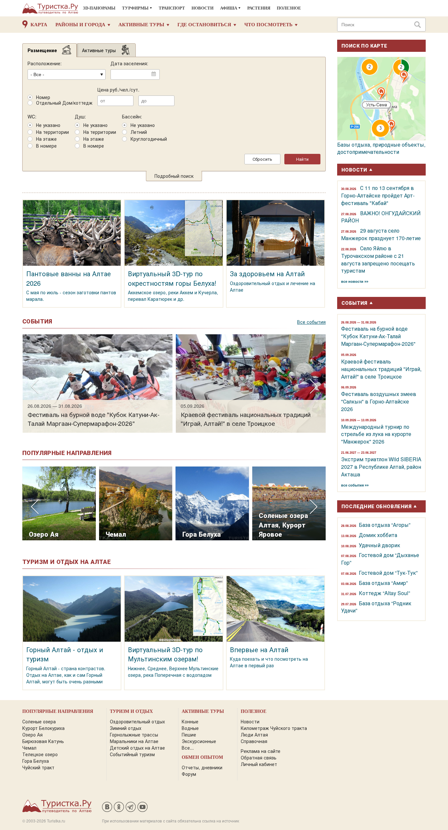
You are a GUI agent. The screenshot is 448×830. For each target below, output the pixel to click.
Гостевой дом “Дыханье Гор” (380, 558)
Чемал (29, 747)
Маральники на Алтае (134, 741)
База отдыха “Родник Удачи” (376, 606)
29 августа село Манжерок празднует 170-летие (381, 234)
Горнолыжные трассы (134, 734)
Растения (258, 8)
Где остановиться (204, 24)
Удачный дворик (379, 545)
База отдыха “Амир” (383, 583)
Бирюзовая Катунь (43, 741)
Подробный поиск (173, 176)
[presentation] (35, 387)
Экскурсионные (199, 741)
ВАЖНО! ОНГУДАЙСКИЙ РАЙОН (381, 216)
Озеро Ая (32, 734)
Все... (188, 747)
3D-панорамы (99, 8)
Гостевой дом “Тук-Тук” (388, 572)
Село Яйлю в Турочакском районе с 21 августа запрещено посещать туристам (378, 259)
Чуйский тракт (38, 767)
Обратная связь (258, 757)
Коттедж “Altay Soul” (384, 593)
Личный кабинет (259, 764)
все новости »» (354, 281)
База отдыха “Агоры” (384, 525)
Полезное (289, 8)
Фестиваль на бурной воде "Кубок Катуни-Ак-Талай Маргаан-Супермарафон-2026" (378, 336)
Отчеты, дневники (202, 767)
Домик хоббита (378, 535)
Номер (43, 97)
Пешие (189, 734)
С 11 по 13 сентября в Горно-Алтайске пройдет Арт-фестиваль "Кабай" (378, 195)
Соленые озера (39, 721)
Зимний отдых (125, 728)
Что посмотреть (268, 24)
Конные (190, 721)
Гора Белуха (35, 760)
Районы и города (80, 24)
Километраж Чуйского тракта (274, 728)
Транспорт (172, 8)
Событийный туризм (132, 754)
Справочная (254, 741)
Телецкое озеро (40, 754)
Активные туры (141, 24)
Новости (203, 8)
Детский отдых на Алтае (137, 747)
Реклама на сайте (260, 751)
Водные (190, 728)
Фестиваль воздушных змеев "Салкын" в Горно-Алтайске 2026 (378, 401)
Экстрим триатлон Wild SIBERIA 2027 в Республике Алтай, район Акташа (381, 466)
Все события (311, 322)
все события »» (355, 485)
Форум (189, 774)
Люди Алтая (254, 734)
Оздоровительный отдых (137, 721)
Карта (39, 24)
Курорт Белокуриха (43, 728)
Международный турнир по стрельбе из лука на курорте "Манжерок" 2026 (376, 434)
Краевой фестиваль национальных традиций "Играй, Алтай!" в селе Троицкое (381, 369)
